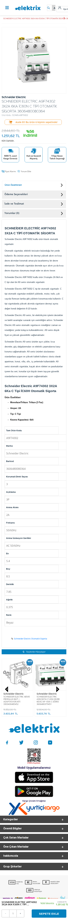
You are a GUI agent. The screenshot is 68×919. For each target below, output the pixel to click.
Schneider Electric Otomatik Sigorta (30, 638)
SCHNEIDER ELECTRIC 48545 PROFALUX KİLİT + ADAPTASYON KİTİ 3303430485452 (16, 700)
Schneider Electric (13, 693)
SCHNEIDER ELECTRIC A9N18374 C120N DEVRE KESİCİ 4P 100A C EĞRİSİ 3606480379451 (48, 700)
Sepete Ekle (49, 913)
